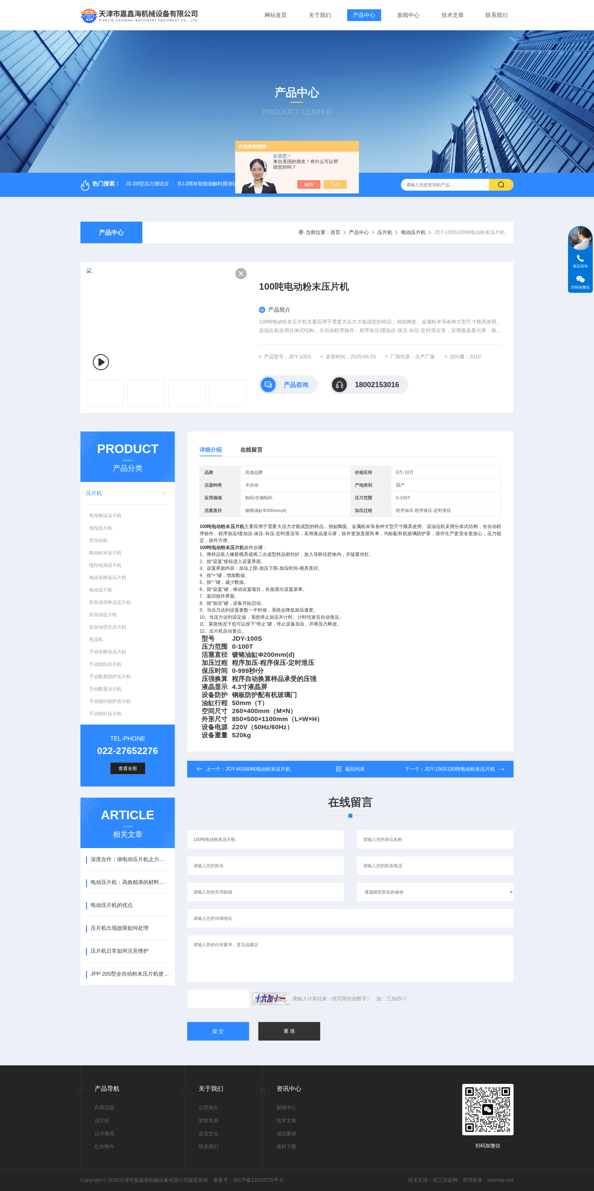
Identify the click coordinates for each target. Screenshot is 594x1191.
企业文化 (208, 1133)
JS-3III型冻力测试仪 (147, 183)
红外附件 (104, 1146)
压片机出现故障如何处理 (119, 928)
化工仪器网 (445, 1180)
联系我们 (496, 15)
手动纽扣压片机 (105, 664)
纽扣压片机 (100, 528)
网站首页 (276, 15)
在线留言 (251, 450)
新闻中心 (408, 15)
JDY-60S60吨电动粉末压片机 (258, 769)
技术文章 (452, 15)
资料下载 (286, 1146)
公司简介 (208, 1107)
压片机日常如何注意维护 (119, 951)
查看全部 (127, 768)
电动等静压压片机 (107, 577)
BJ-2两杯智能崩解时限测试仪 (210, 183)
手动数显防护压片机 (110, 676)
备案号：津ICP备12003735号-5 (248, 1180)
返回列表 (355, 769)
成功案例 (286, 1133)
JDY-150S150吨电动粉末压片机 (459, 769)
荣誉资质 (208, 1120)
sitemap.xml (500, 1180)
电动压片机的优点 (112, 905)
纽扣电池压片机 (105, 565)
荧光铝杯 (98, 540)
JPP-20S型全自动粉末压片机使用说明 (130, 974)
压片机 (384, 232)
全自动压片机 (103, 614)
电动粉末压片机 (105, 552)
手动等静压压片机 (107, 651)
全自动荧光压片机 (107, 627)
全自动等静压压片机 (110, 602)
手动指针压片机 (105, 713)
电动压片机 (413, 232)
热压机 (96, 639)
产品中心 (364, 15)
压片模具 (104, 1133)
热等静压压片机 (105, 515)
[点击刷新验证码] (270, 999)
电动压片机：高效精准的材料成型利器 (130, 882)
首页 (335, 232)
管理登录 (472, 1180)
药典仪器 (104, 1107)
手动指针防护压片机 (110, 701)
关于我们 (320, 15)
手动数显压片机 (105, 688)
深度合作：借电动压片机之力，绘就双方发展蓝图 (130, 859)
